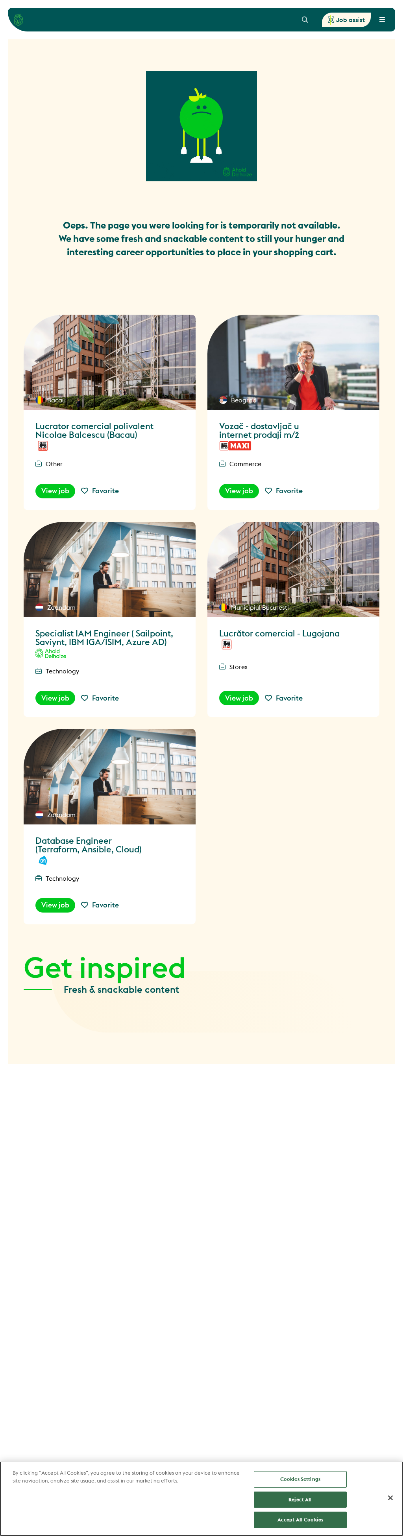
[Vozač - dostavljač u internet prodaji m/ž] (293, 362)
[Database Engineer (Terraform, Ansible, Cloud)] (110, 776)
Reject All (300, 1499)
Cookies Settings (300, 1479)
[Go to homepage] (18, 20)
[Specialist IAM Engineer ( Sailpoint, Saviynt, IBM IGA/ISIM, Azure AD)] (110, 569)
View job (55, 490)
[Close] (390, 1497)
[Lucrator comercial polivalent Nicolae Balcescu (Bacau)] (110, 362)
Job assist (350, 20)
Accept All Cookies (300, 1519)
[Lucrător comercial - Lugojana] (293, 569)
